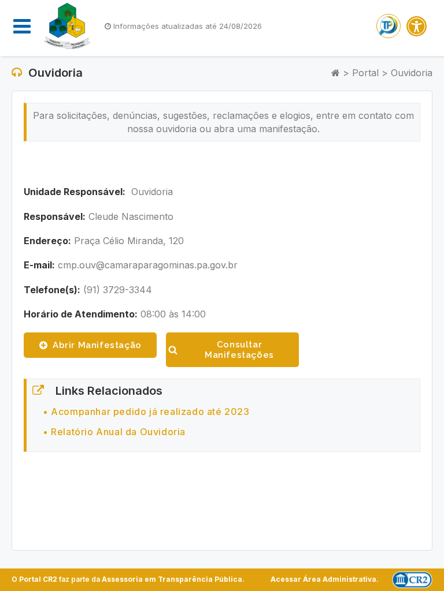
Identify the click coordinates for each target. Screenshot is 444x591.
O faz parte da (127, 579)
